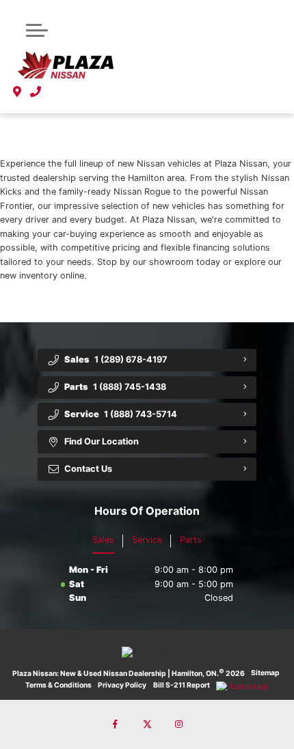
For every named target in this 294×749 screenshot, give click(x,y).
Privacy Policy (122, 685)
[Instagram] (178, 724)
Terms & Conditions (58, 685)
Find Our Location (101, 441)
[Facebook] (115, 724)
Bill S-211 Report (181, 685)
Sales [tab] (103, 540)
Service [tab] (147, 540)
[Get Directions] (17, 91)
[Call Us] (36, 91)
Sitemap (265, 672)
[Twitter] (147, 724)
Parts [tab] (191, 540)
